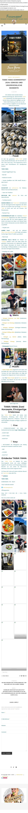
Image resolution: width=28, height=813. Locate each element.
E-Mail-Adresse (5, 719)
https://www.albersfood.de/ (8, 232)
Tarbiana (3, 241)
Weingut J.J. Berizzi (11, 337)
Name (3, 712)
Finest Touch (10, 378)
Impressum (5, 776)
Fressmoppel (14, 16)
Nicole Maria (6, 676)
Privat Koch (16, 203)
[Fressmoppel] (14, 795)
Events (10, 77)
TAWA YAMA (19, 159)
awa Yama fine (23, 378)
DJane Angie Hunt (7, 369)
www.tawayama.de (7, 487)
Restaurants (16, 77)
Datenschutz (19, 774)
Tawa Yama (6, 473)
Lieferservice (15, 188)
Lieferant (15, 195)
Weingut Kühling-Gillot (8, 332)
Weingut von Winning (8, 323)
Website (3, 725)
